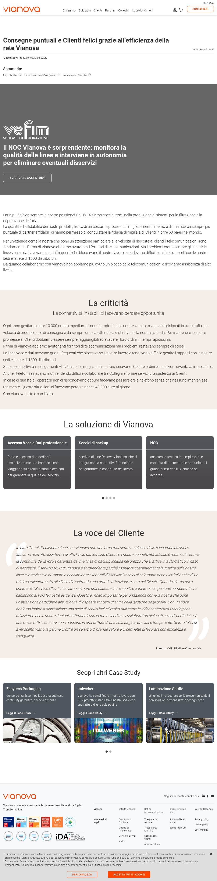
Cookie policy (201, 824)
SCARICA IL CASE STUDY (27, 177)
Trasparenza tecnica (150, 821)
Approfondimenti (143, 10)
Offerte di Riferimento (125, 829)
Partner (110, 10)
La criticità (10, 75)
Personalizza (82, 874)
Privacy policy (202, 819)
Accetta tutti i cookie (129, 874)
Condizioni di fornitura (125, 821)
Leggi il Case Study (18, 713)
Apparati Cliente (152, 844)
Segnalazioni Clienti (150, 837)
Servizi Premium (178, 827)
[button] (103, 498)
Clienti (98, 10)
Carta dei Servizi (127, 835)
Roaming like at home (177, 821)
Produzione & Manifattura (33, 57)
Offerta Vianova (127, 809)
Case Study (10, 57)
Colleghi (123, 10)
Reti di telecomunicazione (153, 810)
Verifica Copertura (204, 809)
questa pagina (40, 857)
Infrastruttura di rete (178, 810)
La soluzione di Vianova (40, 75)
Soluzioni (85, 10)
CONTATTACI (200, 9)
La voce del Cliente (75, 75)
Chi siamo (69, 10)
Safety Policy (201, 830)
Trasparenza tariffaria (150, 829)
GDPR (122, 841)
